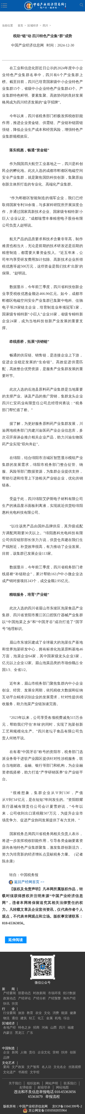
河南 (45, 1027)
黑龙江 (19, 1032)
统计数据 (69, 993)
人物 (23, 1052)
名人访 (46, 1067)
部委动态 (24, 993)
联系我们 (70, 1083)
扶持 (64, 1052)
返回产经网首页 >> (29, 882)
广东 (30, 1032)
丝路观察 (74, 1067)
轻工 (32, 1018)
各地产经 (9, 1027)
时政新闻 (39, 993)
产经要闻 (9, 993)
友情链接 (25, 1087)
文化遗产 (9, 1072)
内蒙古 (8, 1032)
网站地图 (62, 1087)
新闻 (15, 1052)
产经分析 (39, 998)
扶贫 (15, 1003)
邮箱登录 (44, 1087)
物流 (6, 1018)
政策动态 (9, 998)
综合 (66, 1018)
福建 (71, 1027)
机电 (58, 1018)
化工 (41, 1018)
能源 (64, 1013)
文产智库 (33, 1067)
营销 (56, 1052)
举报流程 (52, 1097)
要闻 (6, 1067)
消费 (56, 1013)
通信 (15, 1018)
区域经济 (32, 25)
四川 (45, 25)
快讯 (6, 1003)
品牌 (6, 1057)
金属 (49, 1018)
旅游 (21, 1013)
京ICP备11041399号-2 (67, 1106)
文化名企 (59, 1067)
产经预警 (54, 998)
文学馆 (34, 1072)
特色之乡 (24, 1027)
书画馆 (23, 1072)
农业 (38, 1013)
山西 (53, 1027)
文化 (47, 1013)
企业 (6, 1052)
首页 (20, 25)
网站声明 (51, 1083)
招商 (36, 1027)
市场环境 (54, 993)
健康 (73, 1013)
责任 (32, 1052)
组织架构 (33, 1083)
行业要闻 (9, 1013)
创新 (73, 1052)
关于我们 (15, 1083)
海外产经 (69, 998)
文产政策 (18, 1067)
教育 (30, 1013)
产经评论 (24, 998)
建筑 (23, 1018)
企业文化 (44, 1052)
